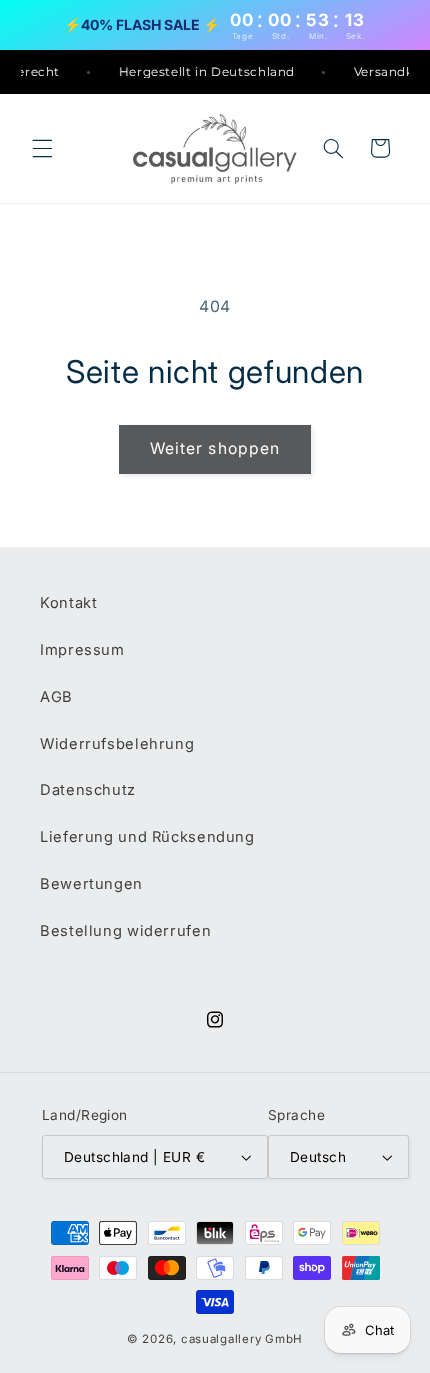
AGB (56, 697)
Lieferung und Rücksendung (147, 837)
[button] (42, 148)
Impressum (82, 650)
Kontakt (68, 603)
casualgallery (221, 1339)
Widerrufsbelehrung (117, 744)
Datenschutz (88, 790)
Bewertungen (91, 884)
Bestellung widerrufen (125, 931)
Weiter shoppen (215, 448)
